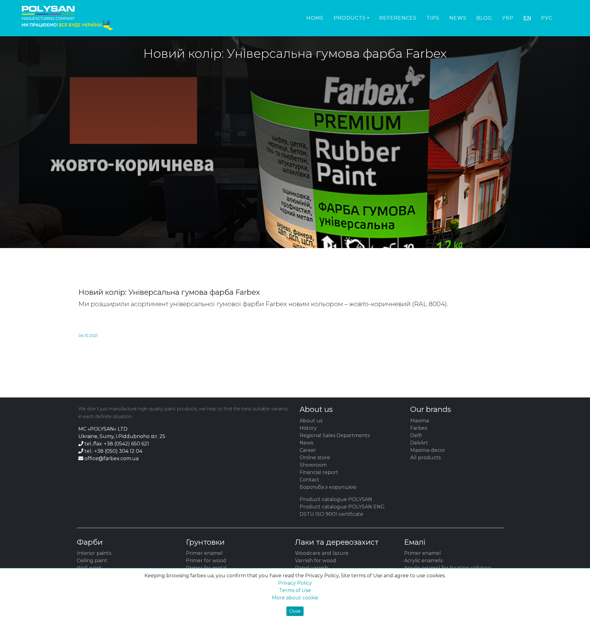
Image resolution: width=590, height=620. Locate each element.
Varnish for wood (315, 560)
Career (308, 450)
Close (295, 611)
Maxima (419, 421)
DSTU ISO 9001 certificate (331, 514)
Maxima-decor (427, 450)
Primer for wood (206, 560)
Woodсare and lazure (321, 553)
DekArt (419, 443)
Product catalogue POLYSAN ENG (342, 507)
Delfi (416, 435)
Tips (433, 18)
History (308, 428)
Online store (315, 457)
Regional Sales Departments (335, 435)
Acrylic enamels (423, 560)
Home (315, 18)
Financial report (319, 472)
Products (350, 18)
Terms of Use (295, 590)
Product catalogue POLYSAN (336, 499)
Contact (309, 480)
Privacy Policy (295, 583)
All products (425, 457)
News (457, 18)
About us (311, 421)
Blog (484, 18)
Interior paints (94, 553)
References (398, 18)
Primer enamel (204, 553)
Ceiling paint (92, 560)
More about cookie (295, 598)
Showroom (313, 465)
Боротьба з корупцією (328, 487)
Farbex (418, 428)
